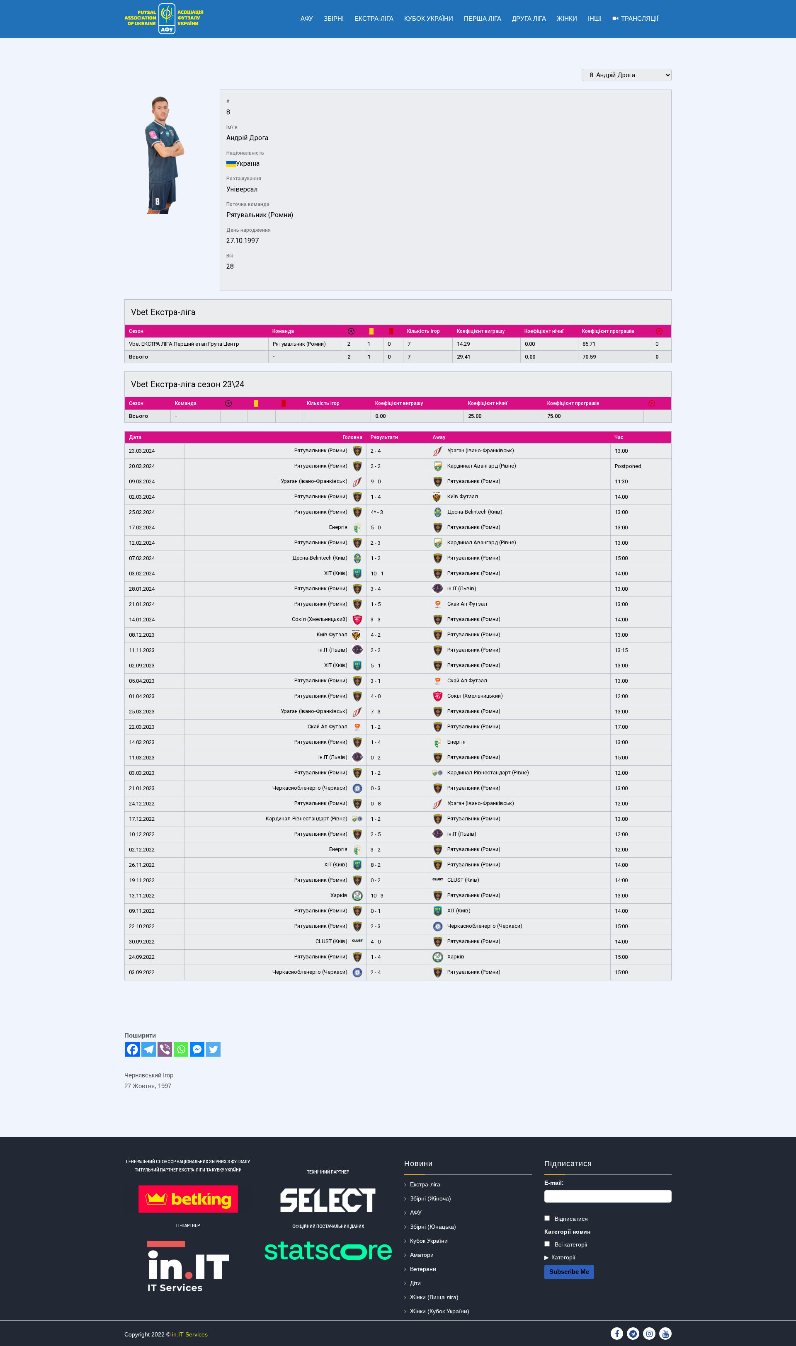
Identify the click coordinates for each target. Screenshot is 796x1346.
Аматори (422, 1254)
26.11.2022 (142, 865)
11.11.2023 (142, 650)
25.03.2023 (142, 711)
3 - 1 (376, 681)
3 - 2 (376, 849)
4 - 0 (376, 696)
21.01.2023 (142, 788)
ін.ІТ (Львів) (461, 588)
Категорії (563, 1257)
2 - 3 (376, 543)
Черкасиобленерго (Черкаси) (310, 788)
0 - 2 (376, 757)
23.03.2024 (142, 451)
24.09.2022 (142, 957)
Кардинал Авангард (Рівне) (481, 466)
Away (438, 437)
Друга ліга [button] (529, 18)
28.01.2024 (142, 589)
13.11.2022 (142, 895)
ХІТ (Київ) (336, 573)
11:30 (621, 481)
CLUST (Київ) (462, 880)
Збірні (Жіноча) (430, 1198)
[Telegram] (148, 1049)
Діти (415, 1283)
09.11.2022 (142, 911)
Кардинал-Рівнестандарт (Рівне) (487, 772)
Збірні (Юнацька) (433, 1226)
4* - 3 (377, 512)
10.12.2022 (142, 834)
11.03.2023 (142, 757)
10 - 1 (377, 573)
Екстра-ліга (425, 1184)
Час (619, 437)
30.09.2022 (142, 942)
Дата (135, 437)
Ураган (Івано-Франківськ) (480, 450)
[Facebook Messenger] (197, 1049)
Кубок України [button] (428, 18)
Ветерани (423, 1269)
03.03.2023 (142, 773)
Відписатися (570, 1218)
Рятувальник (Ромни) (259, 215)
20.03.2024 (142, 466)
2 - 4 (376, 451)
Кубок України (429, 1240)
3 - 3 (376, 619)
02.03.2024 (142, 497)
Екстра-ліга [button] (373, 18)
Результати (384, 437)
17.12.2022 (142, 819)
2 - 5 (376, 834)
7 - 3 (376, 711)
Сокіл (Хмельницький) (320, 619)
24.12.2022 (142, 803)
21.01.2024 (142, 604)
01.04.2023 (142, 696)
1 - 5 (376, 604)
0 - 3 (376, 788)
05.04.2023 (142, 681)
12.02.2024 (142, 543)
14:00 (621, 497)
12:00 (621, 696)
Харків (339, 895)
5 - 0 (376, 527)
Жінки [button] (567, 18)
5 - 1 (376, 665)
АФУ (416, 1212)
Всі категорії (570, 1244)
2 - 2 (376, 466)
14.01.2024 (142, 619)
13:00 (621, 451)
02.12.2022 (142, 849)
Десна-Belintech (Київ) (474, 512)
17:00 (621, 727)
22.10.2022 (142, 926)
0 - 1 (376, 911)
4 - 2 (376, 635)
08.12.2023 (142, 635)
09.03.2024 (142, 481)
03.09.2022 (142, 972)
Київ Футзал (462, 496)
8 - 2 (376, 865)
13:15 (621, 650)
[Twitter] (213, 1049)
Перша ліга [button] (482, 18)
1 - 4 (376, 497)
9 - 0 (376, 481)
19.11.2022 (142, 880)
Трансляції (639, 18)
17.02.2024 (142, 527)
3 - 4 (376, 589)
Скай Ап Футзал (466, 604)
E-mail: (554, 1182)
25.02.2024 (142, 512)
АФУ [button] (307, 18)
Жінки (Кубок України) (439, 1311)
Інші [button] (595, 18)
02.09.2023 (142, 665)
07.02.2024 (142, 558)
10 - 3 (377, 895)
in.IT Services (190, 1334)
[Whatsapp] (181, 1049)
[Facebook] (132, 1049)
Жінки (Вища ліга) (434, 1297)
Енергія (339, 527)
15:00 (621, 558)
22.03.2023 (142, 727)
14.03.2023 (142, 742)
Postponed (628, 466)
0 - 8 (376, 803)
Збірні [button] (334, 18)
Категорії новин (567, 1231)
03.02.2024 (142, 573)
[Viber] (165, 1049)
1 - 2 (376, 558)
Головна (352, 437)
